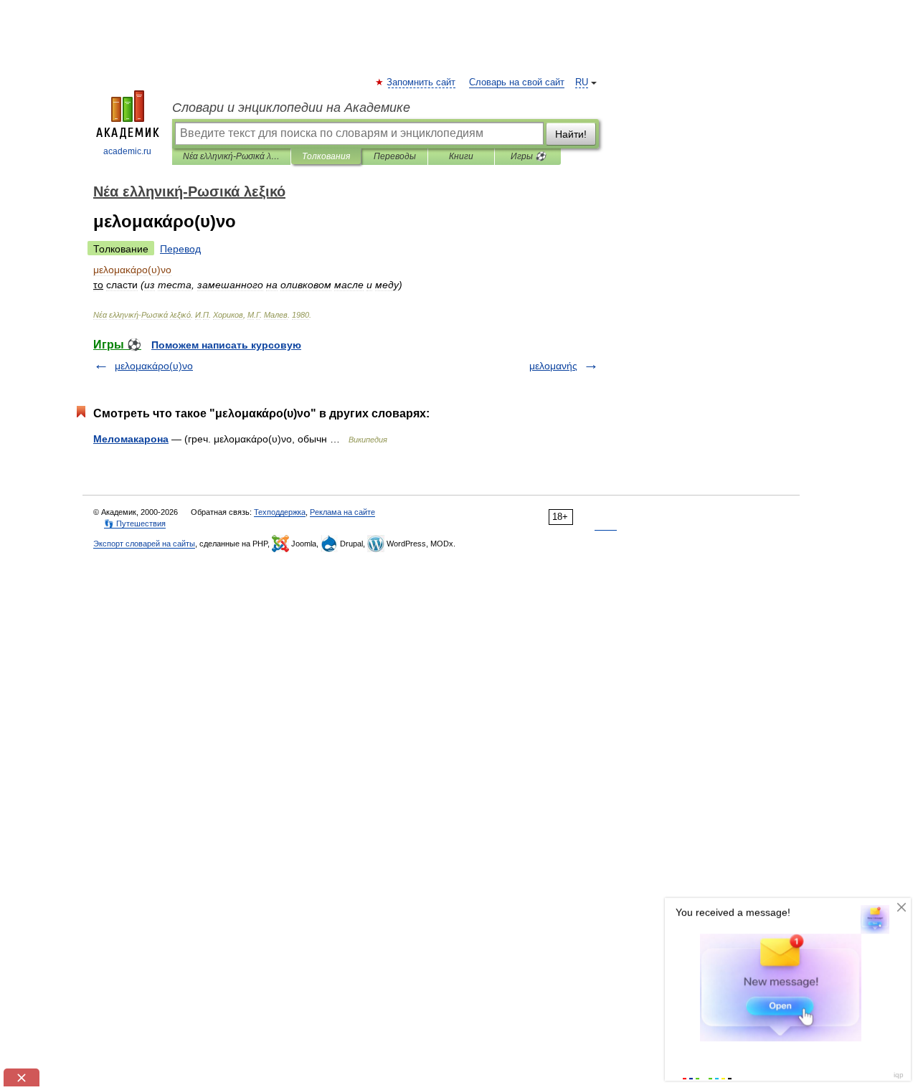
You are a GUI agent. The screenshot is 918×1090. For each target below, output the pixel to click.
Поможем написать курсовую (226, 345)
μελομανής (553, 365)
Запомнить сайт (421, 82)
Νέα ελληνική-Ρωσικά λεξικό (231, 156)
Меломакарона (131, 439)
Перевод (180, 249)
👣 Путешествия (135, 523)
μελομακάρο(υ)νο (154, 365)
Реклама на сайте (342, 512)
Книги (461, 156)
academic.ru (127, 151)
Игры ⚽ (528, 156)
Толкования (326, 156)
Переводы (395, 156)
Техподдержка (280, 512)
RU (581, 82)
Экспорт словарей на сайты (144, 543)
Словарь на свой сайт (516, 82)
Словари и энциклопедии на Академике (291, 107)
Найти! (571, 134)
